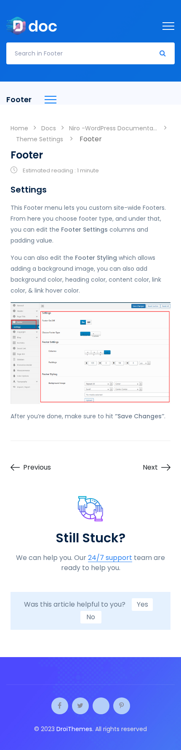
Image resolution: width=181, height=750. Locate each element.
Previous (37, 467)
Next (150, 467)
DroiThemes (74, 729)
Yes (142, 604)
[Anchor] (52, 189)
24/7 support (110, 558)
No (90, 617)
